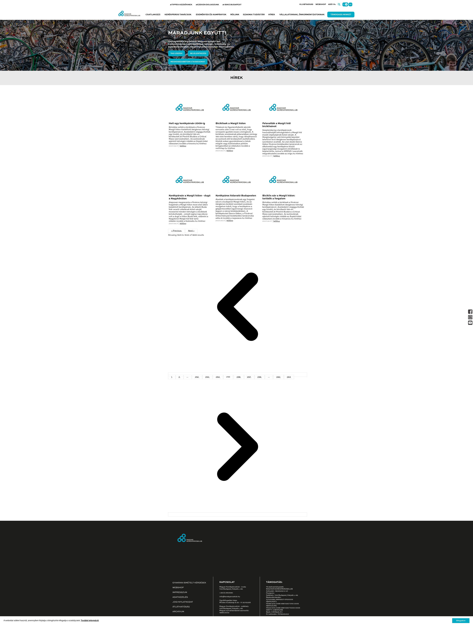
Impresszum (179, 592)
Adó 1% (332, 4)
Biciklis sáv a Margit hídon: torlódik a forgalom (278, 197)
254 (218, 377)
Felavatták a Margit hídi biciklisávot (276, 125)
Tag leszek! (176, 53)
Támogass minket (340, 15)
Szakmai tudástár (254, 15)
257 (249, 377)
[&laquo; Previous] (237, 375)
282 (278, 377)
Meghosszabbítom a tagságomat (187, 62)
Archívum (178, 612)
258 (259, 377)
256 (239, 377)
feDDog (183, 146)
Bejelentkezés (198, 53)
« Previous (176, 231)
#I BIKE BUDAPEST (231, 5)
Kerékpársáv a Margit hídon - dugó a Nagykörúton (189, 197)
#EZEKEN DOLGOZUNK (207, 5)
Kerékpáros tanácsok (178, 15)
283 (289, 377)
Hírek (271, 15)
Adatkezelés (180, 597)
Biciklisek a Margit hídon (231, 123)
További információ (90, 620)
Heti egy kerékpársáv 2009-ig (187, 123)
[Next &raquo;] (237, 514)
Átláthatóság (181, 607)
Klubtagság (306, 4)
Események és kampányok (211, 15)
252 (197, 377)
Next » (191, 231)
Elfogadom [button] (460, 621)
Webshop (320, 4)
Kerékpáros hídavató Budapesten (236, 195)
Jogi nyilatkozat (182, 602)
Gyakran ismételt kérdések (189, 583)
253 (207, 377)
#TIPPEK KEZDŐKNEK (181, 5)
